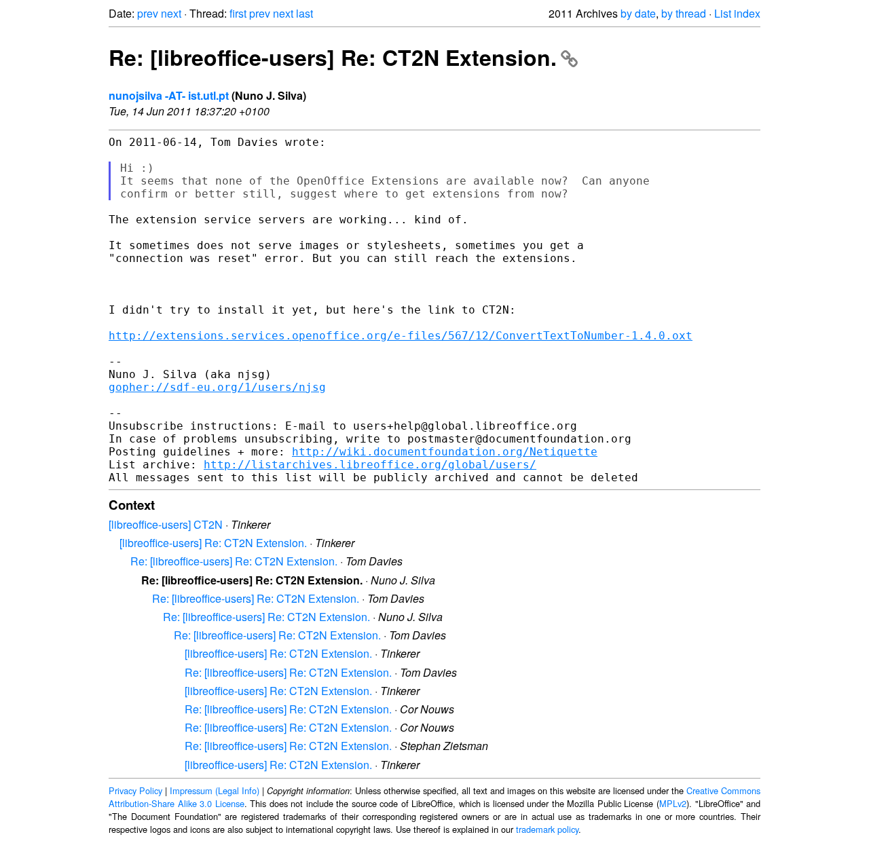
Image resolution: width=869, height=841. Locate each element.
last (304, 13)
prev (147, 13)
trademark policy (547, 829)
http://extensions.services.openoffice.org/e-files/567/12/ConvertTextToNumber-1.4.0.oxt (400, 335)
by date (638, 13)
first (237, 13)
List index (737, 13)
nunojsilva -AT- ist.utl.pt (169, 95)
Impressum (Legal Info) (214, 790)
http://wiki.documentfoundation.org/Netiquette (444, 451)
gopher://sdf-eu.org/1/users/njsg (217, 387)
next (171, 13)
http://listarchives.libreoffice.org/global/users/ (370, 464)
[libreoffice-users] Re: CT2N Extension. (213, 542)
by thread (683, 13)
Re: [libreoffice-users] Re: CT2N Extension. (333, 57)
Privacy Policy (135, 790)
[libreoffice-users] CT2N (166, 524)
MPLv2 (672, 803)
